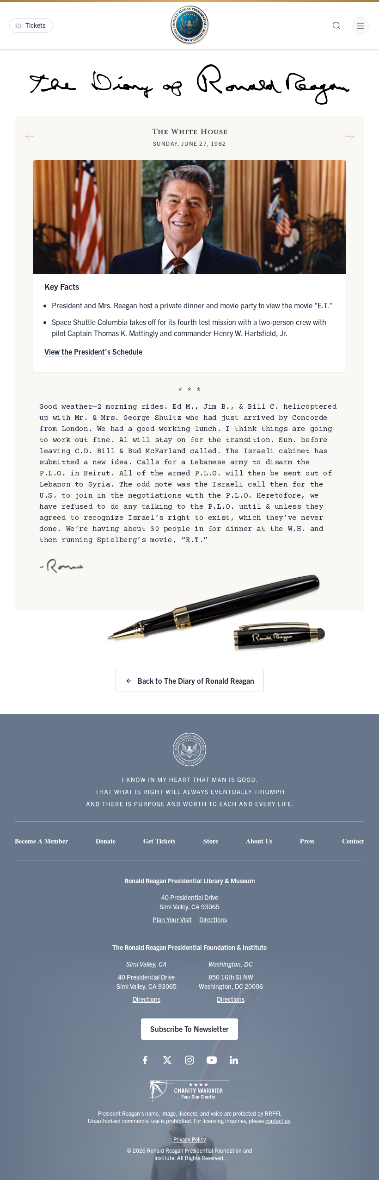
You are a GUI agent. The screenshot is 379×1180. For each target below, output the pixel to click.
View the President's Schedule (93, 351)
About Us (259, 841)
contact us (277, 1120)
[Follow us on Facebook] (145, 1060)
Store (210, 841)
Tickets (35, 25)
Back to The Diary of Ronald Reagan (195, 680)
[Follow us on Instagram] (189, 1060)
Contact (353, 841)
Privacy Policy (189, 1139)
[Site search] (336, 25)
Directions (213, 919)
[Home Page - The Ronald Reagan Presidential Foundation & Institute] (189, 25)
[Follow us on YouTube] (211, 1060)
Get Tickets (159, 841)
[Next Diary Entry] (349, 138)
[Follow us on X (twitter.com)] (167, 1060)
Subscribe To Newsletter (189, 1028)
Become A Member (41, 841)
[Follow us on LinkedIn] (233, 1060)
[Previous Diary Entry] (29, 138)
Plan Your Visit (172, 919)
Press (307, 841)
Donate (106, 841)
